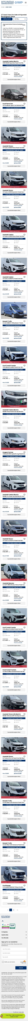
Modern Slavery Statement (13, 1006)
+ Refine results (7, 19)
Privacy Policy (4, 1004)
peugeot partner (8, 452)
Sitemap (17, 1008)
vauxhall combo (8, 235)
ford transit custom (9, 670)
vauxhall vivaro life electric (12, 714)
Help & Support (11, 1008)
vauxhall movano (8, 583)
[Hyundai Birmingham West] (7, 2)
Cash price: (5, 72)
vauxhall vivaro (8, 146)
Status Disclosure (16, 1007)
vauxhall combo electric (11, 61)
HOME (2, 7)
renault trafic (7, 321)
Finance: (16, 72)
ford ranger (7, 885)
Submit (21, 968)
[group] (14, 50)
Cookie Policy (12, 1004)
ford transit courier (9, 366)
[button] (25, 52)
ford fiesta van (8, 104)
